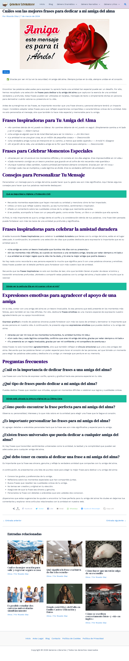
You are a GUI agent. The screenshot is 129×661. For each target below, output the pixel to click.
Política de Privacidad (93, 638)
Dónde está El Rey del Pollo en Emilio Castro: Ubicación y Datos (63, 609)
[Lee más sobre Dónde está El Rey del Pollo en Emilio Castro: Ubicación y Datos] (65, 593)
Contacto (56, 638)
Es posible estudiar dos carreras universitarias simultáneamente (20, 608)
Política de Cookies (71, 638)
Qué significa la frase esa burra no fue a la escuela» (64, 571)
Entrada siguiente (116, 521)
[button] (125, 4)
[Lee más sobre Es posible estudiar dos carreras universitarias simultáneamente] (25, 593)
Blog (47, 638)
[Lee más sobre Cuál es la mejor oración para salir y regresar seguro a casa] (25, 552)
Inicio (28, 638)
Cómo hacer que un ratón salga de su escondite (103, 572)
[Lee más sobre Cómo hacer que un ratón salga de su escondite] (103, 554)
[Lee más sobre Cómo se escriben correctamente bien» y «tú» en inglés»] (103, 597)
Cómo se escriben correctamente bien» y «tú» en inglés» (103, 616)
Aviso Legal (38, 638)
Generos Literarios (22, 4)
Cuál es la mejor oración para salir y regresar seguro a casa (24, 569)
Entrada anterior (12, 521)
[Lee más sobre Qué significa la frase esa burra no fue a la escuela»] (65, 553)
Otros (6, 72)
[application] (76, 4)
